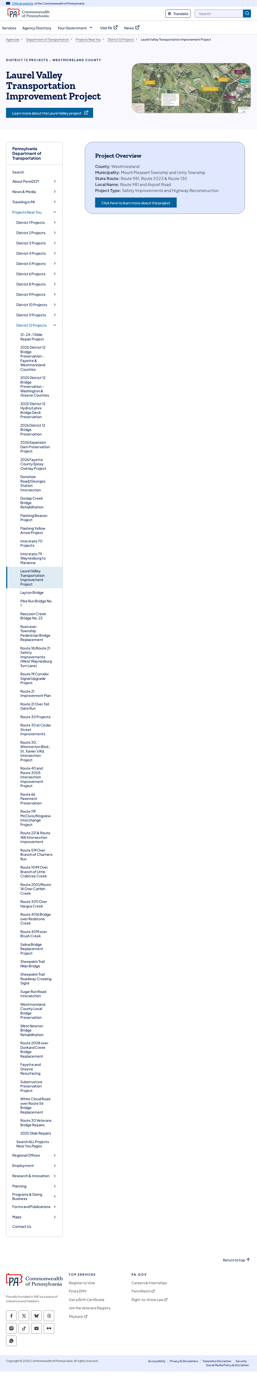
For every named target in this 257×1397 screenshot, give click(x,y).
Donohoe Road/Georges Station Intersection (32, 483)
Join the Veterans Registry (90, 1308)
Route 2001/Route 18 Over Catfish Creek (35, 888)
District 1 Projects (30, 222)
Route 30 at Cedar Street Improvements (35, 729)
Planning (19, 1186)
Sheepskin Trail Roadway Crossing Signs (35, 978)
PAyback (76, 1316)
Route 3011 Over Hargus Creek (33, 903)
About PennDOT (25, 181)
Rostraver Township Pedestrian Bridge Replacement (35, 633)
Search (18, 172)
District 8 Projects (31, 284)
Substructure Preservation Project (31, 1086)
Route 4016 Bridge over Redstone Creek (35, 918)
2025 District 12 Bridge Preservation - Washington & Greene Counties (34, 386)
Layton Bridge (32, 592)
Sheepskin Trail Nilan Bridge (32, 963)
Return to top (234, 1260)
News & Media (24, 192)
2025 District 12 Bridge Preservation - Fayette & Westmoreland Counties (32, 358)
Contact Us (21, 1226)
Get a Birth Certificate (86, 1299)
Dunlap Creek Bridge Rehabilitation (31, 502)
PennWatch (141, 1291)
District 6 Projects (30, 274)
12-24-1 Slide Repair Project (32, 336)
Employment (23, 1165)
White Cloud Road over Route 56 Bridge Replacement (35, 1105)
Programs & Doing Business (27, 1196)
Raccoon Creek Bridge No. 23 (33, 615)
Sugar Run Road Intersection (33, 993)
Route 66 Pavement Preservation (31, 798)
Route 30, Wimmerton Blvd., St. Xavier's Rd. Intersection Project (35, 751)
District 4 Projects (31, 253)
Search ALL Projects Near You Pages (32, 1143)
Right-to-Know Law (147, 1299)
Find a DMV (78, 1291)
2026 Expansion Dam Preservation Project (35, 446)
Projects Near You (27, 212)
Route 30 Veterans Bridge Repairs (35, 1122)
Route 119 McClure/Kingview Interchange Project (35, 818)
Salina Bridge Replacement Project (31, 948)
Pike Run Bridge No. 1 (36, 603)
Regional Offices (26, 1155)
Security (241, 1361)
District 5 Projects (31, 263)
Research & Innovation (30, 1176)
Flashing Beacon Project (33, 517)
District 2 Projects (30, 233)
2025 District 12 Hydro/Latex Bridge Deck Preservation (32, 410)
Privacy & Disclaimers (184, 1361)
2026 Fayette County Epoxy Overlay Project (33, 464)
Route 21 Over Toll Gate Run (34, 706)
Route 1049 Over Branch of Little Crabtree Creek (34, 871)
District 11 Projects (31, 315)
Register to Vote (82, 1283)
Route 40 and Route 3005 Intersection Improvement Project (31, 777)
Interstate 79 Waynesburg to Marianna (33, 558)
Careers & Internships (149, 1283)
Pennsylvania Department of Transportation (26, 153)
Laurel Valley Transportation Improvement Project (32, 577)
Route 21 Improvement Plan (35, 693)
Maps (16, 1217)
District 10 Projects (31, 305)
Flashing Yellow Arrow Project (32, 530)
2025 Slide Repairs (35, 1133)
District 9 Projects (30, 294)
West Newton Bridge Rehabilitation (31, 1030)
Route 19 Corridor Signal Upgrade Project (34, 678)
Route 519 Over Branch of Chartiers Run (36, 854)
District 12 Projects (31, 325)
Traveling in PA (23, 202)
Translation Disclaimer (217, 1361)
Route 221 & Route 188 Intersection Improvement (35, 837)
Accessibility (156, 1361)
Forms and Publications (31, 1206)
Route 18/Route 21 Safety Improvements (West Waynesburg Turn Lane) (36, 657)
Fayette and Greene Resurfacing (30, 1068)
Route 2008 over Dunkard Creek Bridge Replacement (34, 1049)
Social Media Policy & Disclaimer (227, 1365)
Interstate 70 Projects (31, 543)
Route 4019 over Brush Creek (33, 933)
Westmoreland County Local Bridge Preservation (32, 1011)
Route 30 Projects (35, 716)
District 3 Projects (31, 243)
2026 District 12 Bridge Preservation (32, 429)
